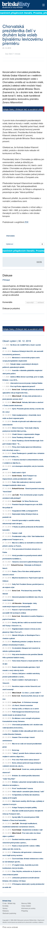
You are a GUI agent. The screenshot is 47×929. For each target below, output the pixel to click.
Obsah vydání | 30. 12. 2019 (17, 340)
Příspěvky (24, 911)
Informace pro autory (28, 908)
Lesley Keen (16, 702)
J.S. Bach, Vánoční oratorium (22, 705)
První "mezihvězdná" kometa (22, 788)
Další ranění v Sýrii (19, 472)
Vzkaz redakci (26, 906)
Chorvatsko (10, 236)
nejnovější (30, 302)
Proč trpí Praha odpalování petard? (22, 386)
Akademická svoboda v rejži (32, 830)
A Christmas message (30, 702)
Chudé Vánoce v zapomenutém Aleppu (26, 434)
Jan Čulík (15, 495)
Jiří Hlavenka (17, 603)
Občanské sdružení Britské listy (27, 920)
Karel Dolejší (16, 501)
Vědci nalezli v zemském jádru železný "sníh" (28, 791)
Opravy (5, 908)
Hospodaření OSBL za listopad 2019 (25, 511)
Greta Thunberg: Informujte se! (23, 437)
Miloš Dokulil (16, 396)
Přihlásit (6, 280)
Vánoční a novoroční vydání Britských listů (27, 562)
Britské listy (19, 5)
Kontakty (5, 906)
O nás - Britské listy (9, 903)
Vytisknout (9, 244)
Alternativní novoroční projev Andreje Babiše (26, 383)
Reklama (6, 911)
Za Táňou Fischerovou (30, 501)
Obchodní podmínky (9, 913)
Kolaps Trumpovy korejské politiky (24, 807)
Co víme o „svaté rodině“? (31, 693)
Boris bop (15, 750)
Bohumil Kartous (18, 488)
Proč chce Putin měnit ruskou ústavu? (25, 759)
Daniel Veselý (17, 475)
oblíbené (40, 302)
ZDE (26, 222)
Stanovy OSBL (26, 903)
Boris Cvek (16, 389)
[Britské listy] (23, 109)
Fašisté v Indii (17, 533)
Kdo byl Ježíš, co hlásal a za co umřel (25, 708)
